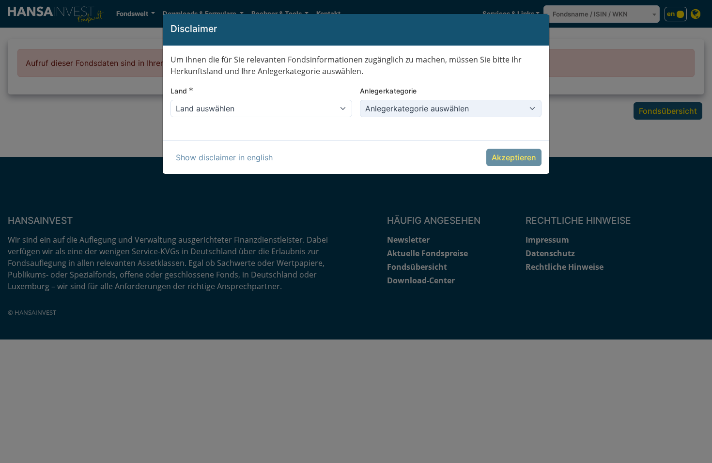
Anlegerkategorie (388, 91)
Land (181, 90)
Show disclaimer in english (224, 157)
